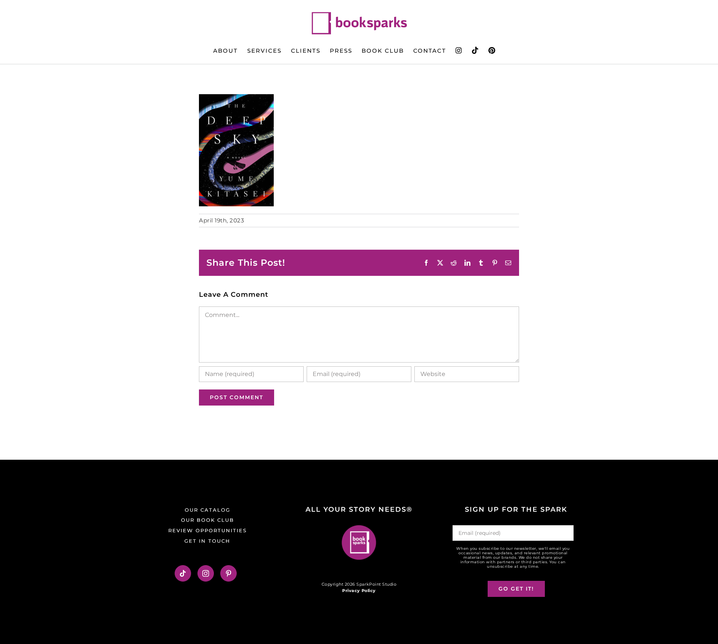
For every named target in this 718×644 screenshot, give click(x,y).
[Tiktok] (183, 573)
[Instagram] (205, 573)
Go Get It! (516, 588)
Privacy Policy (358, 590)
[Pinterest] (228, 573)
